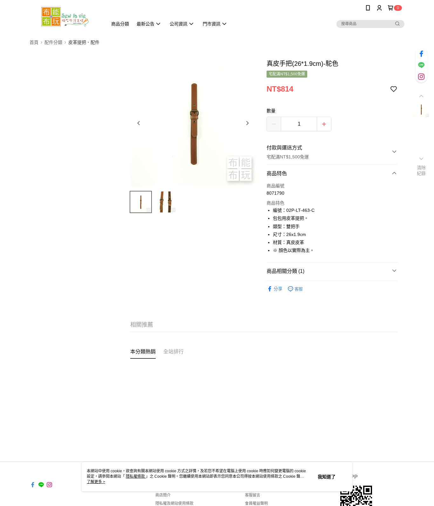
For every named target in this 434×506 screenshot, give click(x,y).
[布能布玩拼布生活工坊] (65, 16)
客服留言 (252, 495)
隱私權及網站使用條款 (174, 503)
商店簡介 (163, 495)
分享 (278, 288)
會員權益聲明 (256, 503)
